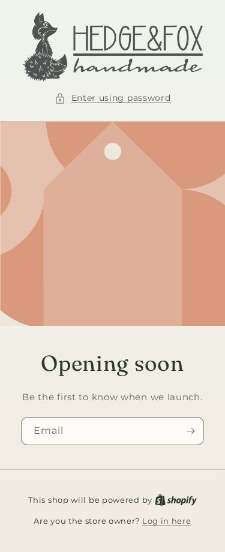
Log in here (166, 521)
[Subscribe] (190, 431)
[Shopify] (176, 500)
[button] (113, 98)
